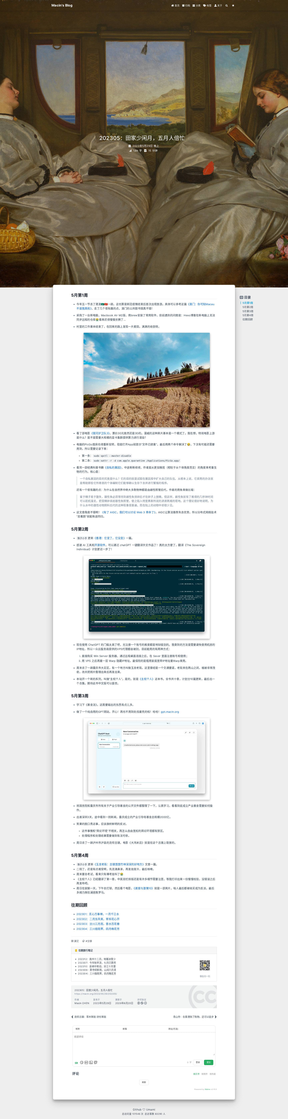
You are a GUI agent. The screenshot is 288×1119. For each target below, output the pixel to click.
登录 (198, 1062)
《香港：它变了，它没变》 (109, 538)
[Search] (227, 5)
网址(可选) (173, 1029)
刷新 (144, 1082)
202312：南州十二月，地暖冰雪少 (97, 959)
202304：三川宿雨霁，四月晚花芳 (98, 929)
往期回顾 (247, 319)
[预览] (96, 1062)
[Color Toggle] (233, 5)
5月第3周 (248, 311)
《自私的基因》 (112, 467)
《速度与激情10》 (144, 888)
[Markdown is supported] (77, 1062)
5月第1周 (247, 302)
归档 (187, 5)
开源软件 (99, 545)
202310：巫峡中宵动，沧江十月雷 (97, 966)
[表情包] (86, 1062)
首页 (177, 5)
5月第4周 (248, 315)
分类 (197, 5)
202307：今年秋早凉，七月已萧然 (97, 962)
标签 (209, 5)
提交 (209, 1062)
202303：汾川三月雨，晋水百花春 (98, 924)
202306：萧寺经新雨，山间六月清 (97, 969)
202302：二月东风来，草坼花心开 (98, 919)
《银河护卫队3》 (100, 433)
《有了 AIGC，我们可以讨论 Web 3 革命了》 (128, 512)
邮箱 (125, 1029)
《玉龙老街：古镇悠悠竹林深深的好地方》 (119, 864)
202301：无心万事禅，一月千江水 (97, 914)
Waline (207, 1089)
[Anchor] (69, 295)
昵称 (78, 1029)
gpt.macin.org (170, 711)
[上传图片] (91, 1062)
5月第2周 (247, 307)
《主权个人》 (146, 679)
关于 (219, 5)
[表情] (82, 1062)
